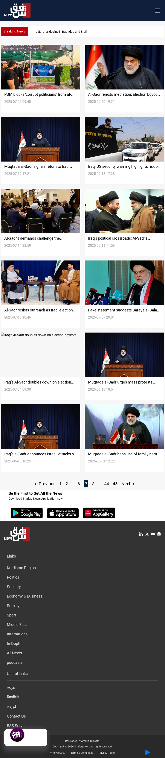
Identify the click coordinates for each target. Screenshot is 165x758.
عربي (11, 688)
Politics (13, 577)
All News (14, 653)
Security (14, 586)
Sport (11, 615)
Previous (46, 483)
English (13, 697)
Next (126, 483)
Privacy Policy (107, 752)
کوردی (11, 707)
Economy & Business (24, 596)
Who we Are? (57, 752)
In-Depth (14, 643)
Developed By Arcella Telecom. (82, 741)
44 (106, 483)
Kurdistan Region (21, 567)
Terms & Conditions (82, 752)
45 (115, 483)
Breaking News (14, 31)
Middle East (17, 624)
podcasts (15, 662)
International (18, 634)
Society (13, 605)
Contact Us (16, 716)
